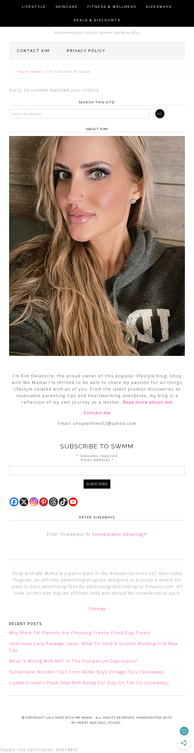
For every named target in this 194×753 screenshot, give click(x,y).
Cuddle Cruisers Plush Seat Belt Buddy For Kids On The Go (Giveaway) (89, 683)
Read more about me (147, 402)
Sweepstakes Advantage (119, 534)
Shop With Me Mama (73, 717)
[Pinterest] (43, 501)
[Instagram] (33, 501)
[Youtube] (73, 501)
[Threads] (53, 501)
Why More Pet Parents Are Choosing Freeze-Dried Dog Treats (79, 632)
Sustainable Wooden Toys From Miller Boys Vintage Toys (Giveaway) (86, 672)
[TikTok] (63, 501)
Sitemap (97, 608)
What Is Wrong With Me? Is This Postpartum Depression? (73, 661)
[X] (23, 501)
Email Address (97, 460)
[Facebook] (14, 501)
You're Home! (29, 72)
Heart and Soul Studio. (99, 722)
